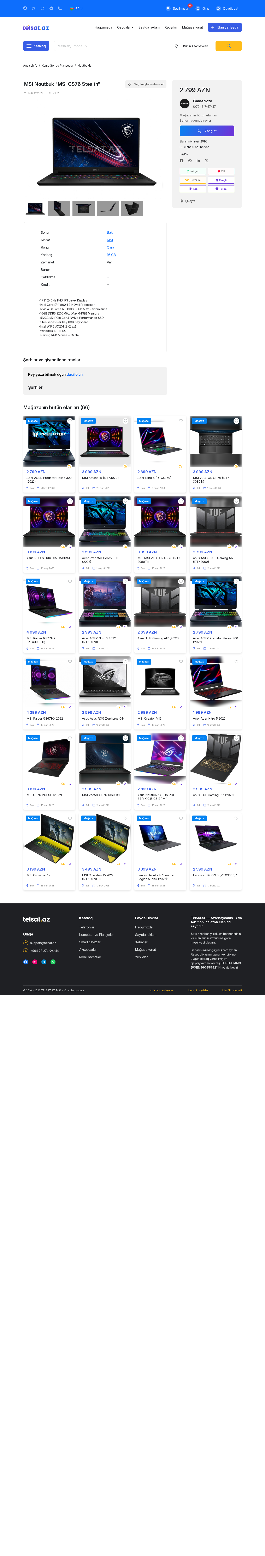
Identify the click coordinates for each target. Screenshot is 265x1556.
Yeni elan (141, 957)
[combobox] (195, 46)
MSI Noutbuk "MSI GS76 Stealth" (62, 84)
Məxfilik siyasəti (232, 990)
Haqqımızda (103, 27)
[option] (95, 149)
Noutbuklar (85, 65)
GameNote (202, 101)
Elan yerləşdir (227, 27)
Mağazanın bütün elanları (198, 115)
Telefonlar (86, 927)
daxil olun (74, 374)
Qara (110, 247)
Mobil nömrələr (90, 957)
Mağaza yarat (192, 27)
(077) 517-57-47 (204, 106)
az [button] (77, 8)
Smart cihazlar (89, 942)
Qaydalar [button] (124, 27)
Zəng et (211, 131)
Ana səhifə (30, 65)
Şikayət (189, 201)
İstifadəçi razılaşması (161, 990)
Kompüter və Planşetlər (57, 65)
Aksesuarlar (88, 949)
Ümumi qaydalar (198, 990)
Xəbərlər (171, 27)
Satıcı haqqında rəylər (195, 120)
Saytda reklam (149, 27)
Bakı (110, 232)
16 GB (111, 255)
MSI (110, 240)
